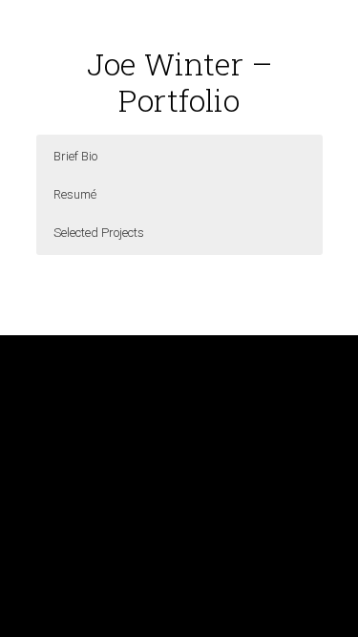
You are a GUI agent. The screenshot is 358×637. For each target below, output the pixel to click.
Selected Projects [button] (98, 232)
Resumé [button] (74, 194)
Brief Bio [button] (75, 156)
